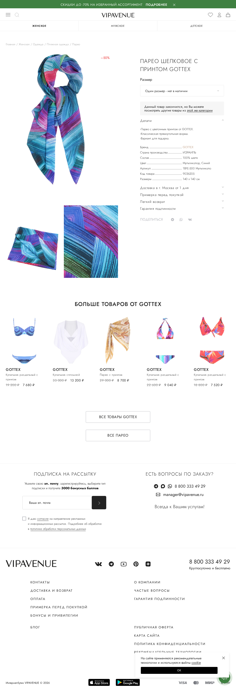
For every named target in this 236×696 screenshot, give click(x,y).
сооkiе (196, 662)
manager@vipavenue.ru (183, 494)
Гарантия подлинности (159, 599)
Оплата (37, 599)
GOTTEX (188, 147)
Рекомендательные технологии (168, 652)
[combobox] (182, 90)
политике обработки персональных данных (58, 529)
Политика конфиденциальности (170, 644)
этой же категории (200, 110)
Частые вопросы (152, 590)
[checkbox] (62, 523)
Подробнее (156, 4)
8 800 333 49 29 (190, 486)
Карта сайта (147, 635)
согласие (43, 518)
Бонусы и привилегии (54, 615)
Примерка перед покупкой (59, 607)
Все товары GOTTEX (118, 417)
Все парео (118, 435)
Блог (35, 627)
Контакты (40, 582)
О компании (147, 582)
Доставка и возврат (51, 590)
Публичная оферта (154, 627)
